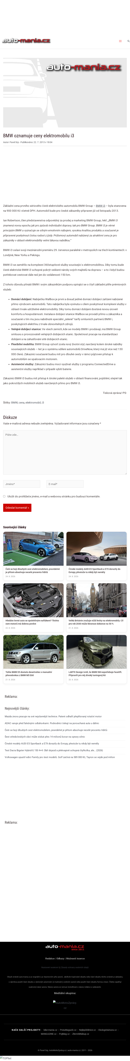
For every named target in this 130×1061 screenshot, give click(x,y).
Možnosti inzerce (75, 958)
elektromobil (33, 402)
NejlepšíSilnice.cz (87, 1030)
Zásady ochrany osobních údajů (75, 967)
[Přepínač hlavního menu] (120, 41)
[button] (128, 41)
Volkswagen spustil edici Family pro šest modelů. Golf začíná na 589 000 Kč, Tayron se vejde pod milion (60, 757)
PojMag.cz (64, 1034)
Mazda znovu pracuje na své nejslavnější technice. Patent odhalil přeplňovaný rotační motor (53, 716)
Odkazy (60, 958)
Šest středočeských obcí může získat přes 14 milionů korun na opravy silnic (45, 736)
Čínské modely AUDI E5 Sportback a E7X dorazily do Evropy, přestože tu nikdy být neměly (52, 743)
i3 (43, 402)
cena (21, 402)
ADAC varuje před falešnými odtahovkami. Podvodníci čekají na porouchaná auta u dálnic (52, 723)
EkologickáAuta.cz (107, 1030)
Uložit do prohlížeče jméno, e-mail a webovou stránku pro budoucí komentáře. (53, 496)
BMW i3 (100, 205)
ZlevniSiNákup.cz (80, 1034)
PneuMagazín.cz (68, 1030)
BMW (14, 402)
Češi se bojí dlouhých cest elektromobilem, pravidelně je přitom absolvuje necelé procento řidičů (56, 730)
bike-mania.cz (50, 1030)
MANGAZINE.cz (48, 1034)
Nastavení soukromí (50, 967)
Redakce (50, 958)
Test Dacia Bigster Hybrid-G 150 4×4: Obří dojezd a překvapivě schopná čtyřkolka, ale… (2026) (54, 750)
